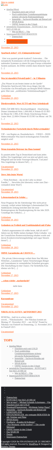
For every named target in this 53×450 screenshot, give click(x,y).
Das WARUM (13, 432)
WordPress (33, 444)
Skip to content (7, 2)
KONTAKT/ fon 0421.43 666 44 (21, 400)
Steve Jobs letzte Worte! (12, 174)
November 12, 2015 (9, 306)
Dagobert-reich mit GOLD (26, 348)
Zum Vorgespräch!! (17, 41)
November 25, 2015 (9, 47)
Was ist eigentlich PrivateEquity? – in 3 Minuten (23, 78)
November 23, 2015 (9, 73)
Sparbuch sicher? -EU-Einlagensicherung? (20, 53)
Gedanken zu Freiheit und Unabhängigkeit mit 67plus (26, 225)
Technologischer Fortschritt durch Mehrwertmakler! (25, 129)
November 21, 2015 (9, 144)
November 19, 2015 (9, 192)
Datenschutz (20, 378)
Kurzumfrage (7, 298)
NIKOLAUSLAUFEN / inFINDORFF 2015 (21, 312)
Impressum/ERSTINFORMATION (24, 376)
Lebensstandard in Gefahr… (14, 197)
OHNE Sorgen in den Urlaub (27, 366)
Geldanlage (6, 95)
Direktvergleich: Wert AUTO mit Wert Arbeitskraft (25, 103)
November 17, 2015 (9, 275)
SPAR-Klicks (20, 363)
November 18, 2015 (9, 247)
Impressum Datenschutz (17, 437)
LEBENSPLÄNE (14, 412)
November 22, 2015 (9, 123)
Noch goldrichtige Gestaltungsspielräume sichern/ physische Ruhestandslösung (28, 353)
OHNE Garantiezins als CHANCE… (18, 253)
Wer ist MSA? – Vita (24, 373)
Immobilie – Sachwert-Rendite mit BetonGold (26, 410)
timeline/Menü (15, 346)
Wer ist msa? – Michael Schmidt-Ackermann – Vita (29, 402)
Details (10, 434)
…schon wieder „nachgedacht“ (15, 281)
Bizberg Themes (8, 446)
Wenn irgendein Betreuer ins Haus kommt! (21, 149)
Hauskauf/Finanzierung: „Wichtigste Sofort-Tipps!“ (29, 407)
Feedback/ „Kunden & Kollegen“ (21, 422)
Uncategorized (7, 167)
